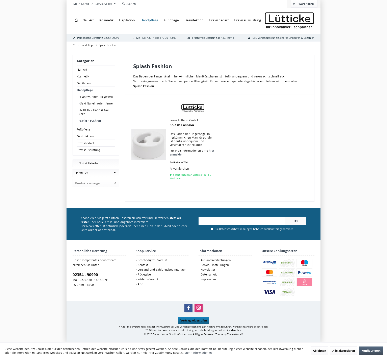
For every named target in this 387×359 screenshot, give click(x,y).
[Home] (76, 20)
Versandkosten (188, 326)
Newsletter (208, 269)
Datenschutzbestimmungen (236, 229)
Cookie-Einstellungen (215, 265)
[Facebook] (188, 308)
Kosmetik (83, 76)
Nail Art (82, 69)
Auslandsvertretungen (216, 260)
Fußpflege (83, 129)
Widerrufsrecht (148, 279)
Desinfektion (85, 136)
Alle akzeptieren (343, 351)
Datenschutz (209, 274)
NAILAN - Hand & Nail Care (94, 112)
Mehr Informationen (198, 353)
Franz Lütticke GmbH (184, 120)
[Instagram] (199, 308)
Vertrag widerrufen (193, 320)
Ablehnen (319, 351)
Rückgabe (144, 274)
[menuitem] (303, 4)
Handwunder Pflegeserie (96, 97)
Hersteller (81, 173)
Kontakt (143, 265)
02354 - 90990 (85, 274)
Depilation (84, 83)
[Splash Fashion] (148, 144)
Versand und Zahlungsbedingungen (162, 269)
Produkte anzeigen (88, 183)
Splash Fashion (90, 120)
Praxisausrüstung (88, 150)
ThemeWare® (235, 334)
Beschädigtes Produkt (152, 260)
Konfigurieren (371, 351)
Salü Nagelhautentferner (96, 103)
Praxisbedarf (85, 143)
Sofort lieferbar (89, 163)
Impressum (208, 279)
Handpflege (85, 90)
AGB (140, 284)
